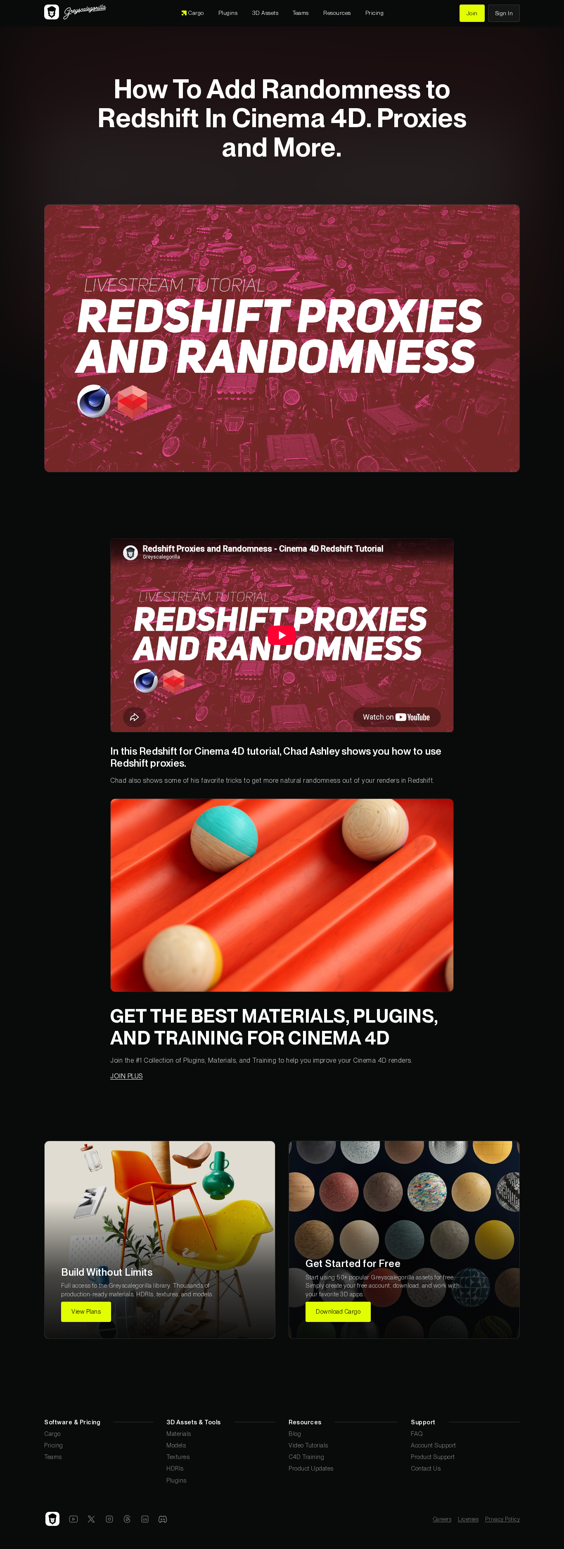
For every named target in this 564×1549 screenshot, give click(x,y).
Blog (295, 1433)
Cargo (52, 1433)
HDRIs (175, 1468)
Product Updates (311, 1468)
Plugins (176, 1480)
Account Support (433, 1445)
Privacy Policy (502, 1519)
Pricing (53, 1445)
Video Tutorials (308, 1445)
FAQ (417, 1433)
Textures (178, 1456)
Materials (178, 1433)
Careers (442, 1519)
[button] (265, 13)
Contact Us (426, 1468)
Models (176, 1445)
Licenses (468, 1519)
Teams (53, 1456)
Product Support (433, 1456)
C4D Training (306, 1456)
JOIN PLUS (126, 1076)
